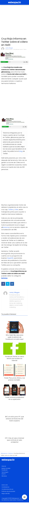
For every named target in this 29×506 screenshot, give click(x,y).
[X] (8, 284)
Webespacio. (15, 498)
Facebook (4, 470)
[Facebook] (3, 284)
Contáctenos (5, 487)
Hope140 (10, 258)
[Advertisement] (14, 21)
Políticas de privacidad (8, 491)
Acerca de (5, 485)
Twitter (10, 209)
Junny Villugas (9, 48)
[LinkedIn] (12, 284)
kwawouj (6, 227)
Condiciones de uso (7, 489)
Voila (16, 209)
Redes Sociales (6, 468)
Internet (4, 466)
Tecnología (5, 472)
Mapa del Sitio (6, 493)
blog (20, 151)
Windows (4, 476)
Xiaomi (4, 474)
